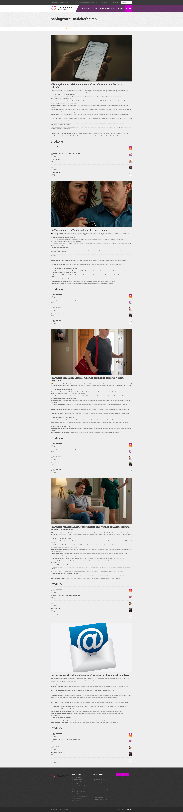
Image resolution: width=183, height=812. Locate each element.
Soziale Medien (77, 783)
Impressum (97, 793)
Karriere (96, 787)
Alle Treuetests (77, 777)
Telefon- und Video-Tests (79, 785)
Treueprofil (110, 8)
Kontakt (128, 8)
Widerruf (97, 795)
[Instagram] (115, 2)
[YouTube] (117, 2)
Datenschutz (97, 791)
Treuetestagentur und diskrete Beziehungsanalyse (99, 780)
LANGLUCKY (129, 809)
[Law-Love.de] (61, 8)
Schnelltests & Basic (78, 781)
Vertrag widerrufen (99, 797)
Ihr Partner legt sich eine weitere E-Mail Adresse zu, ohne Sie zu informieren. (90, 675)
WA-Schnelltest (86, 8)
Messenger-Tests (78, 779)
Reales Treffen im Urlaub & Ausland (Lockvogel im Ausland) (80, 797)
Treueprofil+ (119, 8)
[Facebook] (113, 2)
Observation (76, 800)
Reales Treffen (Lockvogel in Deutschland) (78, 792)
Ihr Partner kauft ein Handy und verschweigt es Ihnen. (79, 230)
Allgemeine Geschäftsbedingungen (103, 789)
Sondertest (76, 787)
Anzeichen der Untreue (100, 782)
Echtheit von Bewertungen (101, 799)
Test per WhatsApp (98, 8)
